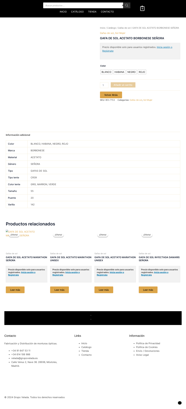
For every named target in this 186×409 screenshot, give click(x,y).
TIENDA (92, 11)
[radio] (106, 72)
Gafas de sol (124, 28)
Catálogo (111, 28)
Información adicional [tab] (18, 134)
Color (103, 66)
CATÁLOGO (77, 11)
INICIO (63, 11)
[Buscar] (126, 5)
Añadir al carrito (123, 84)
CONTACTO (107, 11)
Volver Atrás (111, 94)
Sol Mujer (120, 33)
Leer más (15, 289)
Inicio (102, 28)
